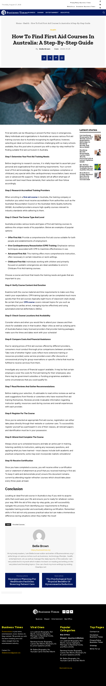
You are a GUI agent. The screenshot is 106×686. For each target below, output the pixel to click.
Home (18, 23)
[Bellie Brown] (40, 535)
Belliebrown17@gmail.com (11, 653)
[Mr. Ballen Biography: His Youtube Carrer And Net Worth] (97, 167)
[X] (50, 57)
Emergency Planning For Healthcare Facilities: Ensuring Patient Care (22, 581)
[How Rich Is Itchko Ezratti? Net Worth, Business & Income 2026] (97, 175)
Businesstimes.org (66, 668)
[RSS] (100, 7)
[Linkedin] (100, 4)
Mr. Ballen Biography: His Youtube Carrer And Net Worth (86, 167)
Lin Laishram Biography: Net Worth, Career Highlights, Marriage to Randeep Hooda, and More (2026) (86, 141)
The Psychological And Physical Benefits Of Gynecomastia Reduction (59, 581)
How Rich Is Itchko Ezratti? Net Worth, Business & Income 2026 (86, 176)
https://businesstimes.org (40, 550)
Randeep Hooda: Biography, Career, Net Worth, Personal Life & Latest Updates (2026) (86, 156)
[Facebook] (100, 1)
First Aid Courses (19, 524)
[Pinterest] (56, 57)
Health (26, 23)
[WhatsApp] (62, 57)
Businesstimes (7, 631)
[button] (104, 12)
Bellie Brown (44, 49)
